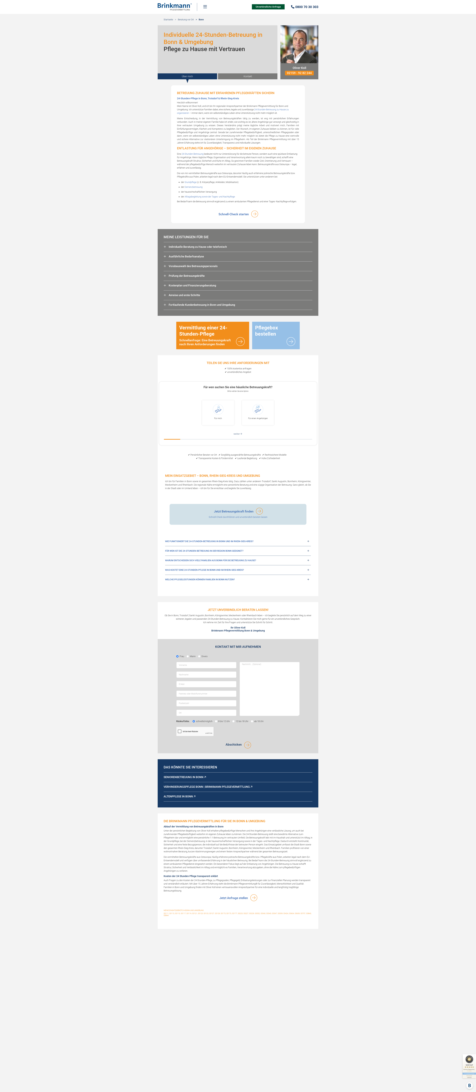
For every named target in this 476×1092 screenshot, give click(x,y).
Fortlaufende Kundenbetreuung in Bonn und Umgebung (201, 304)
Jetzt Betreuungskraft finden (233, 511)
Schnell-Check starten (234, 214)
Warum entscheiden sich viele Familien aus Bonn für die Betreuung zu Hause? (210, 560)
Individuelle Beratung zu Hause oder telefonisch (197, 246)
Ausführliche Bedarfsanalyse (186, 256)
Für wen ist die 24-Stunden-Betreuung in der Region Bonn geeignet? (204, 551)
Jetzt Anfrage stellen (233, 898)
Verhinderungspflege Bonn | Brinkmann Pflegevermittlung (207, 786)
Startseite (168, 19)
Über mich (187, 76)
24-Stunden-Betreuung (193, 154)
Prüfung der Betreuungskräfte (186, 275)
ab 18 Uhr (259, 721)
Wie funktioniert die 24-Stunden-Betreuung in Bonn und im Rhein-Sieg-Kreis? (209, 541)
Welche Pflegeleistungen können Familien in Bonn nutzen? (200, 579)
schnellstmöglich (204, 721)
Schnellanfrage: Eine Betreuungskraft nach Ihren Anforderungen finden (205, 335)
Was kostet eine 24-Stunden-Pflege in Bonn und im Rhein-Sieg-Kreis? (204, 570)
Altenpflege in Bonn (178, 796)
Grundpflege (190, 182)
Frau (182, 656)
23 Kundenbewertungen (469, 1073)
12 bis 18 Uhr (242, 721)
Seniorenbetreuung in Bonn (184, 777)
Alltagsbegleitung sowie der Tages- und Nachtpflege (210, 196)
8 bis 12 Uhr (224, 721)
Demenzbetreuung (194, 187)
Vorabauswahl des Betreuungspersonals (193, 266)
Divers (204, 656)
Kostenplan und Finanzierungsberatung (192, 285)
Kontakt (248, 76)
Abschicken (234, 744)
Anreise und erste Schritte (184, 295)
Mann (193, 656)
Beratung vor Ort (186, 19)
